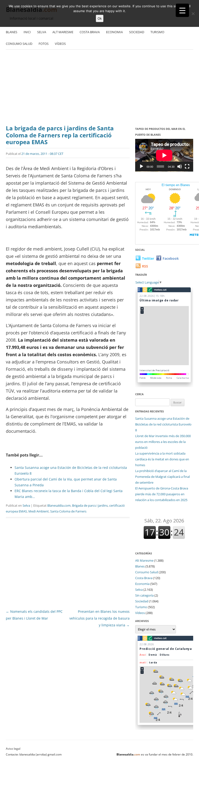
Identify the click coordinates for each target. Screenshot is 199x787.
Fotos (44, 43)
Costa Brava (90, 32)
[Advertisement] (99, 86)
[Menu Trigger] (182, 10)
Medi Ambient (38, 511)
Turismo (157, 32)
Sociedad (136, 32)
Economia (114, 32)
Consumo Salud (19, 43)
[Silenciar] (179, 166)
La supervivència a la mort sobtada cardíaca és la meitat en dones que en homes (162, 459)
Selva (41, 32)
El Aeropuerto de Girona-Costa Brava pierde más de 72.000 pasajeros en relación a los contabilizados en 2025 (161, 494)
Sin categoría (144, 595)
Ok (100, 18)
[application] (164, 155)
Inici (27, 32)
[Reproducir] (141, 166)
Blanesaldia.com (59, 505)
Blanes (11, 32)
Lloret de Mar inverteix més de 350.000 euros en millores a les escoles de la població (163, 442)
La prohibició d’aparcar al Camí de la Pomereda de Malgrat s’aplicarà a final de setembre (162, 477)
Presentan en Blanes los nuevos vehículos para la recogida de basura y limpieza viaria (99, 618)
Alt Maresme (62, 32)
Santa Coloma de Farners (68, 511)
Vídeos (60, 43)
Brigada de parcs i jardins (90, 505)
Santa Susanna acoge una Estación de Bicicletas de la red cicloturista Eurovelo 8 (163, 424)
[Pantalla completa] (187, 166)
